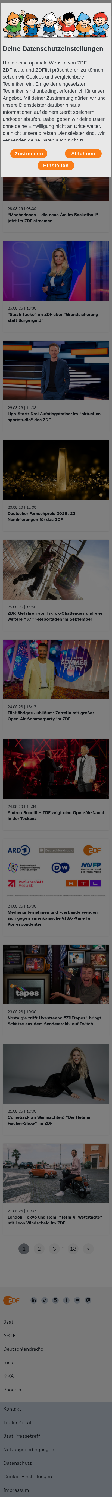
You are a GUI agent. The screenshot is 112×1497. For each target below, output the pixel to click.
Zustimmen (29, 153)
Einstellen (56, 165)
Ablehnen (83, 153)
